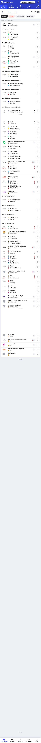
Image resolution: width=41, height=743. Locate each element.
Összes (4, 16)
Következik (30, 16)
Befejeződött (20, 16)
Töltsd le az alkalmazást (27, 2)
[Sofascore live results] (8, 2)
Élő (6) (11, 16)
